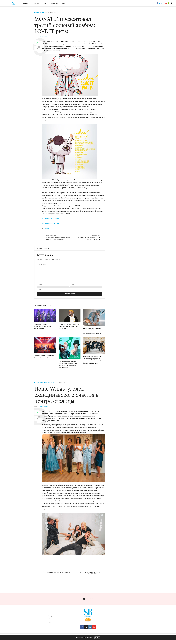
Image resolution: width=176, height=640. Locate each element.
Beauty (45, 3)
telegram (89, 599)
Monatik (47, 228)
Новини (42, 12)
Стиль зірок (50, 382)
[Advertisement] (126, 41)
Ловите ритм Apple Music (50, 219)
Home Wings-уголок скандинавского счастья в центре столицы (66, 394)
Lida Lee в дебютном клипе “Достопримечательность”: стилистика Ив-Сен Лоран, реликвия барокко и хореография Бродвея (92, 359)
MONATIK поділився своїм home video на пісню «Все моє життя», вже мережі (69, 326)
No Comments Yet (44, 248)
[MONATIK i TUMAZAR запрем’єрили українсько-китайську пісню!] (45, 315)
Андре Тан (47, 563)
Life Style (54, 3)
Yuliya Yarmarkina (43, 36)
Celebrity (26, 3)
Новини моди (43, 382)
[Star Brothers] (13, 3)
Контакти (51, 619)
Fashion (36, 3)
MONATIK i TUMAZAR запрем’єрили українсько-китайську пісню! (42, 326)
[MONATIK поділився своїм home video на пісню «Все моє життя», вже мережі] (70, 315)
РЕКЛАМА (51, 622)
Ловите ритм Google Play (50, 224)
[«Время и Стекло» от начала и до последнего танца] (45, 344)
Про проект (51, 616)
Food (63, 3)
